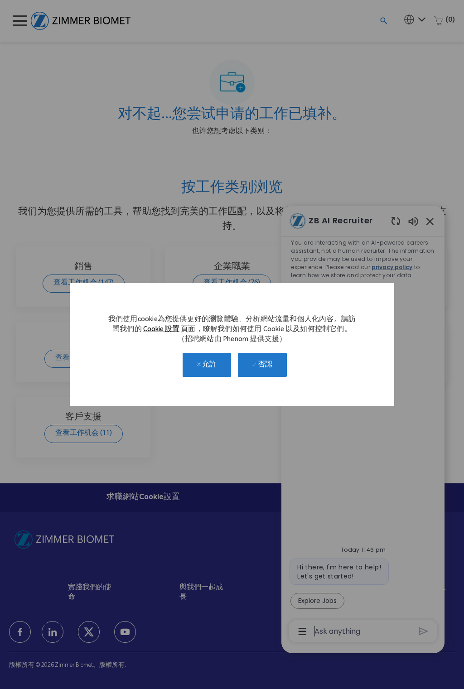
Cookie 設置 (161, 330)
